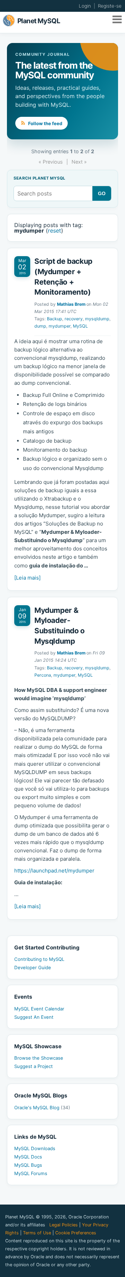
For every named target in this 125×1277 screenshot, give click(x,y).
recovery (74, 318)
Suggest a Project (33, 1066)
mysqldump (97, 318)
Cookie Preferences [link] (75, 1232)
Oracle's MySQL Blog (42, 1107)
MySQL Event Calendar (39, 1008)
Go (102, 193)
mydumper (59, 326)
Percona (42, 675)
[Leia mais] (27, 577)
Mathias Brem (71, 304)
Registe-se (110, 6)
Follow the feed (44, 123)
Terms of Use (37, 1232)
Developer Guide (32, 967)
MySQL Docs (28, 1156)
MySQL (80, 326)
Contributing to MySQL (39, 959)
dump (40, 326)
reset (54, 230)
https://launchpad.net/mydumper (54, 870)
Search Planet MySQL (39, 178)
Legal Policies (63, 1224)
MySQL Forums (30, 1173)
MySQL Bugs (28, 1165)
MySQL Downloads (34, 1148)
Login (85, 6)
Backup (54, 318)
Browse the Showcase (38, 1058)
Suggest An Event (33, 1017)
